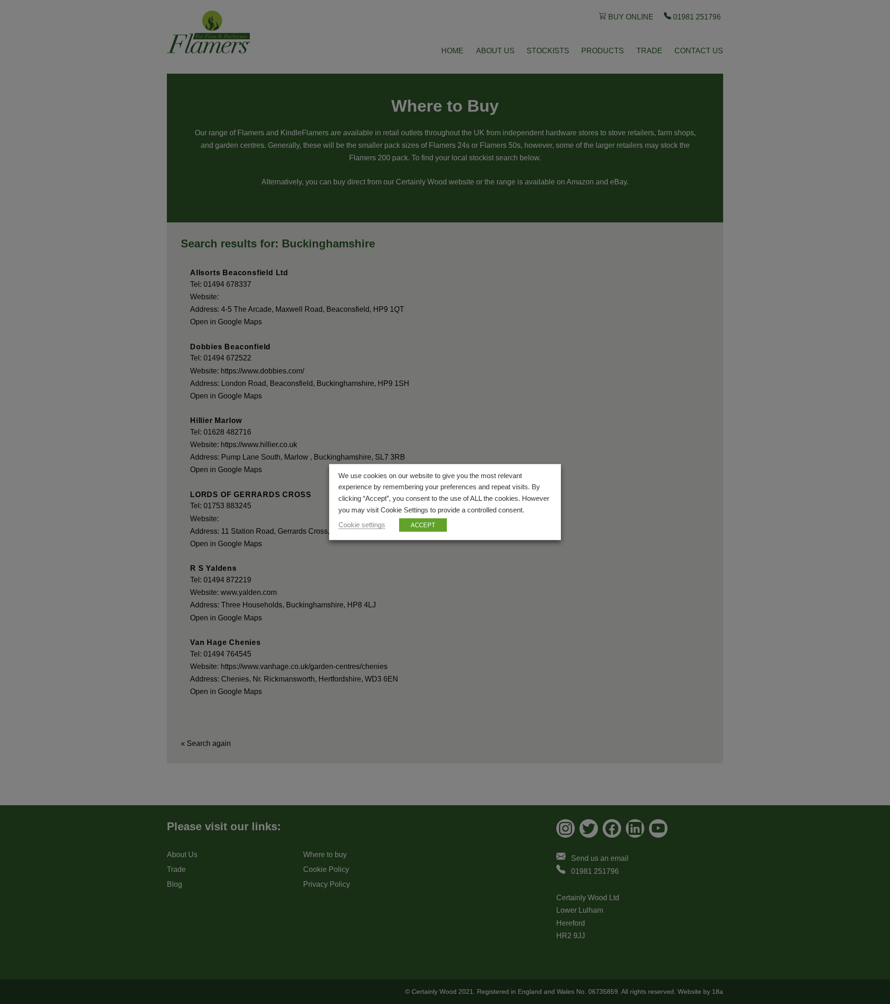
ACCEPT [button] (423, 525)
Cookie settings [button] (361, 525)
